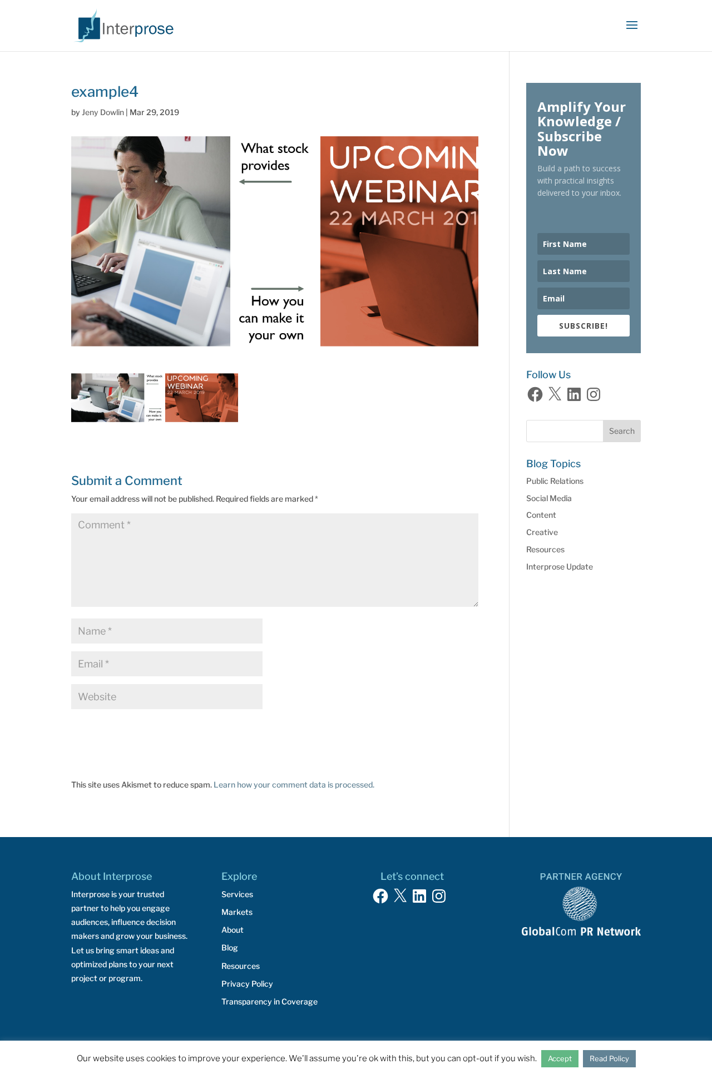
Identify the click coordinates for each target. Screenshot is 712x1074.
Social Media (549, 498)
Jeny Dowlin (103, 112)
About (232, 929)
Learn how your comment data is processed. (294, 784)
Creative (542, 532)
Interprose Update (559, 566)
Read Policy (609, 1058)
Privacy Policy (247, 983)
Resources (545, 549)
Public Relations (555, 481)
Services (237, 894)
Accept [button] (560, 1058)
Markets (237, 912)
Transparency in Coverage (269, 1001)
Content (541, 514)
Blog (229, 947)
